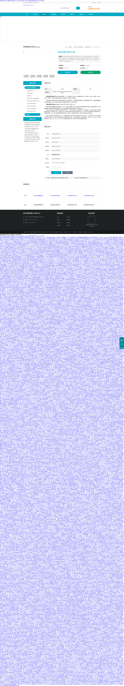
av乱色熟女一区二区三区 (106, 433)
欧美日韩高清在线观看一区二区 (89, 393)
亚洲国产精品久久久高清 (68, 243)
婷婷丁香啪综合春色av (116, 364)
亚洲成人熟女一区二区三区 (22, 241)
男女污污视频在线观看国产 (38, 256)
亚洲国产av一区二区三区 (118, 341)
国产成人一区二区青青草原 (18, 322)
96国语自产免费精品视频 (57, 444)
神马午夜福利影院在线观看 (71, 250)
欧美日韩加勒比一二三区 (72, 349)
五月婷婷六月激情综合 (110, 435)
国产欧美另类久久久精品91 (99, 295)
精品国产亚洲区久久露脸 (68, 413)
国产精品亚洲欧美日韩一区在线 (12, 418)
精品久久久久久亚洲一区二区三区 (113, 295)
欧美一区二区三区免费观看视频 (115, 261)
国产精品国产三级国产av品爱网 (82, 304)
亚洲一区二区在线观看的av (23, 407)
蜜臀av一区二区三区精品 (64, 288)
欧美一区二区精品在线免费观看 (16, 440)
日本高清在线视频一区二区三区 (96, 349)
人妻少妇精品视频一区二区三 (9, 299)
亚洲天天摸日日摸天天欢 (100, 265)
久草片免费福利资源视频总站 (7, 281)
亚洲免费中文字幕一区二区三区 (33, 360)
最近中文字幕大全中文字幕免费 (12, 457)
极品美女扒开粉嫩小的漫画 (70, 300)
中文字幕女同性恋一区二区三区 (86, 264)
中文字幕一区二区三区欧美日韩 (107, 301)
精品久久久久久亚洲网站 (118, 284)
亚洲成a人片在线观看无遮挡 (46, 408)
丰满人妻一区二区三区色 (77, 299)
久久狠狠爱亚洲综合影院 (12, 403)
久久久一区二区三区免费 (107, 266)
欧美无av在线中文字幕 (13, 372)
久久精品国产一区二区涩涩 (85, 296)
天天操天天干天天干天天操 (23, 253)
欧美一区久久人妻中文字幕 (107, 341)
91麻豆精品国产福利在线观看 (94, 372)
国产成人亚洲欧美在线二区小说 (83, 247)
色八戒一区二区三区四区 (21, 261)
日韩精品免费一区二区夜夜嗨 (50, 393)
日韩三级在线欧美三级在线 (109, 259)
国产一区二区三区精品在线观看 (28, 238)
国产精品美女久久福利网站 (116, 283)
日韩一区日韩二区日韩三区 (97, 306)
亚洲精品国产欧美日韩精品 (101, 359)
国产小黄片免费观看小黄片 (93, 283)
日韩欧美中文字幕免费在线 (6, 277)
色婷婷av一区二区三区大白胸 (16, 341)
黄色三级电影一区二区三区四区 (98, 422)
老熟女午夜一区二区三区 (25, 247)
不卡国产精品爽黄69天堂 (22, 244)
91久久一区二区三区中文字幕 (105, 309)
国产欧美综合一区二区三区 (85, 382)
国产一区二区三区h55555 (108, 421)
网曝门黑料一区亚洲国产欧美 (59, 354)
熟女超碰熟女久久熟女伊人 (69, 431)
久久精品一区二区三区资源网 (29, 297)
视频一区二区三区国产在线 (5, 371)
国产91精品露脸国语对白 (5, 237)
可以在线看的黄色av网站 (93, 369)
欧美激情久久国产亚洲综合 (67, 265)
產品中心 (44, 14)
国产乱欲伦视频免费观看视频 (74, 344)
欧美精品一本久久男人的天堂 (63, 323)
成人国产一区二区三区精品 (25, 304)
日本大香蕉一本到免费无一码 (116, 368)
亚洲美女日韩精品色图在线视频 (91, 416)
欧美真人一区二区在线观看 (57, 404)
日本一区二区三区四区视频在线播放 (109, 358)
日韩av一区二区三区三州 (95, 329)
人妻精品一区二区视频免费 (19, 301)
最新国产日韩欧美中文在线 (103, 326)
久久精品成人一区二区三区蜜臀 (105, 369)
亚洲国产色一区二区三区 (88, 366)
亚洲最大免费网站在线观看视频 (22, 243)
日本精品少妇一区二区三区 (84, 327)
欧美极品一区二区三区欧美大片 (11, 253)
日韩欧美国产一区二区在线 (72, 438)
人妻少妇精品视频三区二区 (86, 411)
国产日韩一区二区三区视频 (28, 251)
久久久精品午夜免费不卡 (74, 371)
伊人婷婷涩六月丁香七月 (85, 358)
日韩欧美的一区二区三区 (46, 404)
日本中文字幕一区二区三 (84, 454)
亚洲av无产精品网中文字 (29, 286)
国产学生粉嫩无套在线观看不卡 (16, 454)
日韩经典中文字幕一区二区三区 (115, 291)
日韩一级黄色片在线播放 (77, 418)
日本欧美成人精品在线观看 (28, 460)
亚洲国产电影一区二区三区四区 (83, 387)
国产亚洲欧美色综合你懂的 (9, 360)
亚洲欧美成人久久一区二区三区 (14, 393)
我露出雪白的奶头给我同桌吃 (17, 371)
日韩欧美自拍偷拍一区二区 (27, 263)
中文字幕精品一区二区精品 (77, 318)
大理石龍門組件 (30, 93)
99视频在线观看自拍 (34, 242)
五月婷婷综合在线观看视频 (51, 297)
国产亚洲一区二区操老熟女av (14, 425)
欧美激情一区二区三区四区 (62, 296)
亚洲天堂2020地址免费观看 (94, 250)
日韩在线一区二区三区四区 (57, 408)
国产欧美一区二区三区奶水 (50, 292)
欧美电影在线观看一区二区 (110, 252)
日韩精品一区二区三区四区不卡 (20, 402)
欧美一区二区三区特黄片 (22, 409)
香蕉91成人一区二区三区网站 (10, 448)
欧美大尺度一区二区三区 (41, 287)
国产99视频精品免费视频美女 (49, 369)
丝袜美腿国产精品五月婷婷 (24, 266)
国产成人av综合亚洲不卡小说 (69, 461)
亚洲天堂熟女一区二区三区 (47, 324)
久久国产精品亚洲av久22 (79, 373)
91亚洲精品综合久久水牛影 (83, 253)
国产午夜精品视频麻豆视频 (74, 449)
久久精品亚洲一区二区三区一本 (107, 404)
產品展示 (70, 47)
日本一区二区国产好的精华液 (106, 263)
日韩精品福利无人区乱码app (61, 376)
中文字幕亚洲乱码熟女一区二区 (115, 378)
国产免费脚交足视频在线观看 (108, 449)
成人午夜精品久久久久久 (81, 380)
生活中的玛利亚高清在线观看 (100, 335)
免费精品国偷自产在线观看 (10, 282)
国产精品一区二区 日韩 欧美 (45, 445)
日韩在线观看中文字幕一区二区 (76, 366)
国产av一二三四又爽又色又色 (102, 442)
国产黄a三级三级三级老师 (89, 324)
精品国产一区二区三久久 (15, 310)
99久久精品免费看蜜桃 (25, 369)
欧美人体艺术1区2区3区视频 (73, 284)
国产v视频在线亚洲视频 (102, 423)
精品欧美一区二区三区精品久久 (6, 286)
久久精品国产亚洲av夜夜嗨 (102, 318)
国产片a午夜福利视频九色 (101, 278)
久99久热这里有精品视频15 (63, 290)
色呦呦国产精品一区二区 (41, 338)
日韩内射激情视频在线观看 (7, 318)
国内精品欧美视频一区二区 (75, 295)
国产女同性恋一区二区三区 (7, 413)
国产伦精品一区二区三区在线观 (36, 283)
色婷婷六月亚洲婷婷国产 (116, 320)
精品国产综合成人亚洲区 (29, 322)
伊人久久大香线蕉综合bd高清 (22, 448)
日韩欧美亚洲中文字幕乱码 (82, 301)
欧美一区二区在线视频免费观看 (13, 340)
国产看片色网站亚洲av (58, 324)
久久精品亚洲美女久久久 (76, 313)
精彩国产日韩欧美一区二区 (106, 332)
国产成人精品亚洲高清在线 (31, 295)
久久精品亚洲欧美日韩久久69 (48, 340)
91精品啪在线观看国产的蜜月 (48, 247)
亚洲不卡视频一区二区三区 (85, 293)
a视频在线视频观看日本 (39, 288)
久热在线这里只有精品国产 (96, 449)
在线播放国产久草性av (41, 274)
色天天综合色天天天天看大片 (99, 315)
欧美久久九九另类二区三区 (110, 260)
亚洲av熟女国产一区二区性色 (93, 345)
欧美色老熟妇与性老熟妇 (9, 287)
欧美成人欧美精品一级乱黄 (103, 308)
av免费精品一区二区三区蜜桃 (29, 341)
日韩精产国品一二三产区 (39, 342)
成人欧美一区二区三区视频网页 (76, 393)
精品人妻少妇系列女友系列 (107, 300)
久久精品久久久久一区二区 (50, 422)
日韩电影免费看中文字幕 (28, 363)
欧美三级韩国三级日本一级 (42, 350)
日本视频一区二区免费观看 (36, 362)
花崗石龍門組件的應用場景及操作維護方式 (32, 122)
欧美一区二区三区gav (77, 255)
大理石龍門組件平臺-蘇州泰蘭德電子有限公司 (59, 177)
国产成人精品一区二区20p (107, 327)
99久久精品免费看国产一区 (91, 423)
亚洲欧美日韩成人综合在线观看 (75, 400)
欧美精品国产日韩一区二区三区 (31, 255)
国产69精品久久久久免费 (56, 417)
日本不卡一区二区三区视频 (48, 300)
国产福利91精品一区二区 (6, 344)
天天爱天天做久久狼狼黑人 (71, 252)
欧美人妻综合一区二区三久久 (55, 260)
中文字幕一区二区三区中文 (92, 314)
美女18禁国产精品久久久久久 (69, 404)
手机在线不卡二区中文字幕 (66, 335)
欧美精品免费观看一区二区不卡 (95, 317)
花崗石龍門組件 (88, 47)
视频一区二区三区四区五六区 (37, 309)
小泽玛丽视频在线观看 (32, 270)
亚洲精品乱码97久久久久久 (24, 390)
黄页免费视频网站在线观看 (35, 449)
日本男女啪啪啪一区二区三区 (54, 331)
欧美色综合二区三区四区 (15, 247)
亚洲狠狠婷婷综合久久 (12, 320)
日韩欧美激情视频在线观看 (61, 434)
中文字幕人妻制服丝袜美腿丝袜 (51, 256)
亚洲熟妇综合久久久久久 (18, 318)
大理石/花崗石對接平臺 (31, 103)
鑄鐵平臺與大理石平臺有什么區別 (31, 141)
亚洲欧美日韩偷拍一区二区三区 (98, 242)
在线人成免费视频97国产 (12, 272)
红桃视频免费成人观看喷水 (84, 287)
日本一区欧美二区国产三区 (101, 273)
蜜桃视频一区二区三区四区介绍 (89, 278)
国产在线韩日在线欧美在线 (56, 273)
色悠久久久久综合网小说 (11, 261)
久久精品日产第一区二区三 (5, 251)
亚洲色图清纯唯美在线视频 (46, 328)
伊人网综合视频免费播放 (102, 270)
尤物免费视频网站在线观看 (114, 409)
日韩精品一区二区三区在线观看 (10, 242)
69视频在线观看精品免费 (114, 318)
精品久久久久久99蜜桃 (86, 313)
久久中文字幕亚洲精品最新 (42, 275)
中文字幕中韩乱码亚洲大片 (54, 420)
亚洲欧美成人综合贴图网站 (36, 368)
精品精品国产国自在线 (64, 242)
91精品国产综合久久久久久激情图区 (61, 449)
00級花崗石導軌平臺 (41, 204)
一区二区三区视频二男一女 (95, 438)
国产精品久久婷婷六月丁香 (24, 357)
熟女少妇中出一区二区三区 (48, 368)
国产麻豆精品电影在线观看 (11, 326)
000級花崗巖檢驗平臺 (82, 177)
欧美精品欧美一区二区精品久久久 (85, 421)
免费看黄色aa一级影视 (16, 342)
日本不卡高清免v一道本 (6, 306)
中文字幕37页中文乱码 (63, 426)
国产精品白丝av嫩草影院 (81, 319)
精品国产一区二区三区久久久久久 (87, 344)
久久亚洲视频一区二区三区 (100, 256)
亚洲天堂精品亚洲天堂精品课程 (63, 393)
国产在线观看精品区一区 (46, 411)
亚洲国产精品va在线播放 (79, 413)
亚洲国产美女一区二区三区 (59, 363)
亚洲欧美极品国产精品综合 (20, 399)
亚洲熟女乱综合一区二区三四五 (18, 255)
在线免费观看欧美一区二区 (22, 269)
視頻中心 (72, 14)
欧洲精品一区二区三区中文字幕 (66, 270)
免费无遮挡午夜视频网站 (104, 251)
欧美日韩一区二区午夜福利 (39, 389)
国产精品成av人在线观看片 (5, 373)
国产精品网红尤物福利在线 (40, 317)
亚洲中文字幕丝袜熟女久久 (24, 404)
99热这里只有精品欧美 (106, 340)
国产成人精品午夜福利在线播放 (27, 284)
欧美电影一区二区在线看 (87, 400)
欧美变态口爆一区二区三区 (60, 357)
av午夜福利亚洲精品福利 (56, 394)
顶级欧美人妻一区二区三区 (16, 366)
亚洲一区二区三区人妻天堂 (14, 417)
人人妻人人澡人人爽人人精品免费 (72, 340)
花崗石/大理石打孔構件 (31, 111)
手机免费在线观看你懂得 (114, 385)
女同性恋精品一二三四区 (53, 400)
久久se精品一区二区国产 (69, 375)
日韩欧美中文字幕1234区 (36, 324)
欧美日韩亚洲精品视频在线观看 (29, 302)
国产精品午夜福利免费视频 (53, 246)
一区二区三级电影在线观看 (39, 322)
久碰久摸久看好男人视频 (50, 376)
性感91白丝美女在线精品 (6, 255)
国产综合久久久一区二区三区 (96, 247)
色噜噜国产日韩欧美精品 (16, 462)
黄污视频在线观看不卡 (10, 442)
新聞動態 (54, 14)
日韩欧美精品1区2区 (36, 462)
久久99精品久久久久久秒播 (73, 274)
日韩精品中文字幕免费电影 (72, 458)
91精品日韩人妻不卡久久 (68, 259)
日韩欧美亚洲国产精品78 (53, 453)
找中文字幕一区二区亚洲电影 (13, 423)
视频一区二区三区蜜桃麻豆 (71, 354)
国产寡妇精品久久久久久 (114, 407)
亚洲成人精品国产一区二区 (39, 434)
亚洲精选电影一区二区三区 (44, 359)
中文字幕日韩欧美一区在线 (28, 366)
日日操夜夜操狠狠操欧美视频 (59, 320)
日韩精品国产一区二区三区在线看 (85, 252)
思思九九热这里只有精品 (81, 308)
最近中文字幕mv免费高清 (44, 448)
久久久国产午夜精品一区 (24, 283)
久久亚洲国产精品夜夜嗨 (91, 243)
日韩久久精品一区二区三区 (34, 320)
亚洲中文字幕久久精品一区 (95, 357)
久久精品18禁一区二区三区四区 (101, 261)
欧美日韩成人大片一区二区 (22, 408)
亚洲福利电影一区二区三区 (115, 355)
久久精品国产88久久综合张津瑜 (20, 436)
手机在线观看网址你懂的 (103, 456)
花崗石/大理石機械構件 (78, 47)
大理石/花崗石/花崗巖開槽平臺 (33, 98)
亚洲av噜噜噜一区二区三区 (33, 429)
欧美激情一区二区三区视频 (95, 433)
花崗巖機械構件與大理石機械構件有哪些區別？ (33, 124)
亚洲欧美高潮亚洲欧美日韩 (65, 440)
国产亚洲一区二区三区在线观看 (48, 421)
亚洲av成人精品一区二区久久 (81, 314)
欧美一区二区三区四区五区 (74, 333)
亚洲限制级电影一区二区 (61, 252)
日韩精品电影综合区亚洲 (62, 458)
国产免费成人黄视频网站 (55, 278)
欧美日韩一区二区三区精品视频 (96, 342)
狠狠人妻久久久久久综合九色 (9, 351)
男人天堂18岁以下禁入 (79, 457)
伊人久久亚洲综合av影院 (94, 362)
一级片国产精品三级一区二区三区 (79, 302)
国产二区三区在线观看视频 (94, 263)
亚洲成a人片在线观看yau (98, 398)
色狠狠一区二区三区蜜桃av (83, 332)
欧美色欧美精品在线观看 (119, 421)
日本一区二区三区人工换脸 (79, 408)
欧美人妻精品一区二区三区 (102, 244)
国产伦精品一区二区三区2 (113, 403)
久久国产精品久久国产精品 (78, 445)
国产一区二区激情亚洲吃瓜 (102, 425)
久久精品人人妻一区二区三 (14, 443)
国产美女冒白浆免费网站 (43, 402)
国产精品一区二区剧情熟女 (83, 263)
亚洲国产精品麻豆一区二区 (49, 349)
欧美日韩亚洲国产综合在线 (97, 381)
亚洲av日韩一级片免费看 (101, 238)
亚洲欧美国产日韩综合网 (43, 244)
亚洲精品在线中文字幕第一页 (102, 269)
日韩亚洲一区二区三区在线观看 (16, 363)
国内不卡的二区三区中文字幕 (115, 244)
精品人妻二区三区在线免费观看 (46, 327)
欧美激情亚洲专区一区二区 (104, 320)
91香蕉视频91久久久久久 (91, 302)
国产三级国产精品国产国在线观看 (15, 430)
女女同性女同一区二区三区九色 (105, 279)
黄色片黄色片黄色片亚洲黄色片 (90, 367)
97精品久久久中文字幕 (7, 400)
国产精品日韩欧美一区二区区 (25, 309)
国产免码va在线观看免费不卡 (115, 442)
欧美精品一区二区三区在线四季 (61, 286)
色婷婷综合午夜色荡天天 (63, 241)
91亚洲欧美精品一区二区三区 (86, 286)
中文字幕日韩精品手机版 (28, 364)
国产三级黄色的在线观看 (64, 306)
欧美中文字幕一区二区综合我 (23, 326)
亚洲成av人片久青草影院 (17, 460)
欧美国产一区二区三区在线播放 (52, 386)
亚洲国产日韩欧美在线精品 (16, 306)
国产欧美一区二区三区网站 (113, 246)
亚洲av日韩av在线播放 (23, 456)
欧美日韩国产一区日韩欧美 (73, 292)
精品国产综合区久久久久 (62, 422)
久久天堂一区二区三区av (110, 346)
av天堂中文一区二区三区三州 (95, 266)
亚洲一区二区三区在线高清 (36, 247)
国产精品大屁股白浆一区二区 (64, 366)
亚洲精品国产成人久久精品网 (86, 315)
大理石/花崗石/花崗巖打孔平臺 (33, 100)
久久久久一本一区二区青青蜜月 (34, 308)
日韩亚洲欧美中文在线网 (21, 278)
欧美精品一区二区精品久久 (13, 324)
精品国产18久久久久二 (71, 336)
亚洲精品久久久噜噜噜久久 (61, 237)
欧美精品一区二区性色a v (112, 408)
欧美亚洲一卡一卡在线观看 (46, 375)
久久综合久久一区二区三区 (32, 402)
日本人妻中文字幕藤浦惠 (26, 310)
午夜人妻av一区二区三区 (35, 396)
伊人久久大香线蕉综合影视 (108, 288)
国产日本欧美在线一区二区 (28, 293)
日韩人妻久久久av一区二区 (100, 445)
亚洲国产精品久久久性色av (107, 430)
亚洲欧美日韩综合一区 (10, 243)
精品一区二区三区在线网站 (113, 460)
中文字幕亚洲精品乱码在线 (39, 268)
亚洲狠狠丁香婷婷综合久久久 (69, 378)
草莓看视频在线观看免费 (50, 251)
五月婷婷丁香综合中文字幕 (45, 423)
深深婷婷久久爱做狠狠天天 (34, 259)
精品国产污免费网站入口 (32, 257)
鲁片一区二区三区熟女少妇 (111, 353)
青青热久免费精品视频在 (61, 263)
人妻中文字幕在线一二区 (59, 368)
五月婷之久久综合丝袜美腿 (23, 327)
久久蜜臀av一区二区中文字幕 (104, 336)
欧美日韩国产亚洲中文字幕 (90, 373)
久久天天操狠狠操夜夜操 (30, 301)
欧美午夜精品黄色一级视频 (105, 283)
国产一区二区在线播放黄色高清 (111, 299)
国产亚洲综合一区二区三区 (61, 355)
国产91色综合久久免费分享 (11, 327)
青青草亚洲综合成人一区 (48, 354)
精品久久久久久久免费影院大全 (95, 304)
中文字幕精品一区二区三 (8, 345)
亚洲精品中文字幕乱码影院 (67, 273)
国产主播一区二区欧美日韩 (78, 238)
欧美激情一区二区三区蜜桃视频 (67, 402)
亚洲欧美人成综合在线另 (46, 348)
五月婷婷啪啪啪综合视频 (67, 359)
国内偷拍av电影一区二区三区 (24, 279)
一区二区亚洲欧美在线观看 (61, 336)
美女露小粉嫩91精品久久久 (65, 261)
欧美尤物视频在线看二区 (34, 241)
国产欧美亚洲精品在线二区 (53, 460)
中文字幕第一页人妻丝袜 (14, 390)
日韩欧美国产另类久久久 (43, 242)
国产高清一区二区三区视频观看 (106, 329)
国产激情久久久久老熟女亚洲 (25, 324)
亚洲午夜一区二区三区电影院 (64, 399)
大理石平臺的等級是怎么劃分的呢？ (31, 132)
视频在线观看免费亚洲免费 (16, 263)
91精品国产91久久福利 (64, 278)
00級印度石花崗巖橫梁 (92, 204)
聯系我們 (99, 2)
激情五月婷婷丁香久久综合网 (64, 256)
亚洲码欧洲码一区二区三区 (46, 395)
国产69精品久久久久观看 (22, 403)
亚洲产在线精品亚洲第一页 (109, 398)
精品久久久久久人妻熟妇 (115, 326)
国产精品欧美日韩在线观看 (34, 327)
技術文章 (63, 14)
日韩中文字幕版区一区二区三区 (60, 438)
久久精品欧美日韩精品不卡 (33, 445)
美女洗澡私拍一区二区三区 (61, 284)
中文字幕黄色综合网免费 (42, 270)
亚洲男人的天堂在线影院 (39, 251)
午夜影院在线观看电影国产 (90, 394)
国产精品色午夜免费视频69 (102, 429)
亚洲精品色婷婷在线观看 (88, 351)
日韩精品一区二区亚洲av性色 (39, 263)
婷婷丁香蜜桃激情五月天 (69, 239)
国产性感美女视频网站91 (69, 385)
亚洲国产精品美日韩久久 (18, 333)
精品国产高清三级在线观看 (14, 426)
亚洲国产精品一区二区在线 (77, 351)
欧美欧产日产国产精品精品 (116, 362)
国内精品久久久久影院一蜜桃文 (43, 373)
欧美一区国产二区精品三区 (15, 252)
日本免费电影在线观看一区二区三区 (103, 439)
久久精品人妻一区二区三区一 (110, 313)
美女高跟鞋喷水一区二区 (52, 302)
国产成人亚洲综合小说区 (63, 400)
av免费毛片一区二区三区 (6, 288)
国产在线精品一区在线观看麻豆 (45, 444)
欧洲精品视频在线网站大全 (18, 391)
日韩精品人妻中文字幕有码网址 (69, 319)
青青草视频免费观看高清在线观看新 (53, 322)
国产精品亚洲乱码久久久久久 (102, 246)
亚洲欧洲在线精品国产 (71, 317)
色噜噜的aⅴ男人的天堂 (112, 359)
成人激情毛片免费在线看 (55, 291)
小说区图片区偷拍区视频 (112, 384)
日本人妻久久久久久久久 (25, 340)
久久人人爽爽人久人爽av (41, 301)
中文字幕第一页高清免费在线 (83, 354)
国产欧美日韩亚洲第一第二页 (29, 440)
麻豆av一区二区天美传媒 (80, 385)
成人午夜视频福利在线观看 (50, 344)
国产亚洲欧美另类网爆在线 (112, 257)
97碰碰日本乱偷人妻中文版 (43, 447)
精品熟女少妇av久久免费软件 (117, 357)
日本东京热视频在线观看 (47, 319)
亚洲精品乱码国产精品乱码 (54, 351)
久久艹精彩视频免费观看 (67, 353)
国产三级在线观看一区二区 (95, 430)
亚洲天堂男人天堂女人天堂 (32, 420)
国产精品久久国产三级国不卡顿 (94, 300)
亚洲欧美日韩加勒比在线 (27, 422)
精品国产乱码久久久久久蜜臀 (73, 412)
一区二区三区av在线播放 (35, 461)
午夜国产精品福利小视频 (57, 255)
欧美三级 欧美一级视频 (54, 295)
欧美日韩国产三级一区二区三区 (34, 269)
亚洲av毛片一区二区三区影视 (49, 252)
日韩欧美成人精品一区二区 (85, 241)
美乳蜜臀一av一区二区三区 (55, 373)
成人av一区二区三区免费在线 (53, 306)
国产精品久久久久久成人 (69, 390)
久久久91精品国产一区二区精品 (66, 238)
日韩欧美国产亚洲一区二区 (74, 315)
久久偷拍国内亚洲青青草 (58, 413)
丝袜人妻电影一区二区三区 (116, 433)
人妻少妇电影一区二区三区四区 (74, 281)
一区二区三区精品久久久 (48, 283)
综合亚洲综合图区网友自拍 (111, 386)
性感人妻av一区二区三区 (59, 425)
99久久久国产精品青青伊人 (68, 326)
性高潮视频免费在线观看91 (98, 275)
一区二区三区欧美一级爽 (43, 264)
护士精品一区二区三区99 (18, 405)
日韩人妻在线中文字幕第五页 (116, 461)
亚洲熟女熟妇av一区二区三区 (104, 416)
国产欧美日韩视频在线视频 (75, 399)
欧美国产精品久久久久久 (94, 363)
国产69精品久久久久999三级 (46, 259)
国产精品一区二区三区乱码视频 (82, 404)
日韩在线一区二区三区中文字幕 (85, 268)
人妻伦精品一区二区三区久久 (69, 457)
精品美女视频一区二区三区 (90, 238)
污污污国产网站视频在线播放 (62, 371)
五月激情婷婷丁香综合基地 (112, 239)
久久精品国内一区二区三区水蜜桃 (91, 427)
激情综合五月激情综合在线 (64, 248)
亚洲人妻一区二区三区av (51, 371)
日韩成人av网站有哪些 (90, 408)
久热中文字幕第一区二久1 (60, 341)
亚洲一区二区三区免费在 (99, 447)
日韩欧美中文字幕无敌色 (63, 293)
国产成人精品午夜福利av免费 (32, 264)
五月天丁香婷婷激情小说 (97, 341)
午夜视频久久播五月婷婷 (91, 425)
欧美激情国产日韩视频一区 (22, 320)
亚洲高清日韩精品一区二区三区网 (34, 403)
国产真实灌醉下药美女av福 (60, 247)
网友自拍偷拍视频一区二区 (50, 364)
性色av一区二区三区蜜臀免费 (107, 310)
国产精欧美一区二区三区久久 (7, 295)
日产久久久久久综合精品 (42, 358)
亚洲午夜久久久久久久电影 (51, 268)
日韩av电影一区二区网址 (98, 274)
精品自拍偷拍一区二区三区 (97, 426)
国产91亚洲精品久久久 (72, 237)
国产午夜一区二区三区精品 (99, 260)
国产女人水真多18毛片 (91, 442)
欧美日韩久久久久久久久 (82, 336)
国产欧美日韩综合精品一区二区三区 (82, 310)
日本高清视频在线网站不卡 (111, 277)
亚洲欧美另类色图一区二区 (61, 421)
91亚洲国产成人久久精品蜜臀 (89, 311)
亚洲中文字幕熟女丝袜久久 (99, 346)
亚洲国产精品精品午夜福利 (111, 255)
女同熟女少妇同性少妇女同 (72, 342)
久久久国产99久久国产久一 (29, 345)
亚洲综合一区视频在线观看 (86, 448)
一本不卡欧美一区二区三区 (39, 237)
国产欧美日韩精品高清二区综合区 (49, 296)
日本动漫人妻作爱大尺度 (17, 332)
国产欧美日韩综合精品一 (20, 290)
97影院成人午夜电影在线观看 (22, 444)
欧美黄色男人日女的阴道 (90, 445)
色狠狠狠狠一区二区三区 (60, 250)
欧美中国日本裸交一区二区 (58, 390)
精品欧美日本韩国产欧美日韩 (35, 348)
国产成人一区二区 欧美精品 (40, 293)
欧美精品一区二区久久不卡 (18, 338)
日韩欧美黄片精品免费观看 (113, 269)
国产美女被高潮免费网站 (98, 400)
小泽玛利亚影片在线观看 (80, 368)
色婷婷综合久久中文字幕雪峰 (15, 398)
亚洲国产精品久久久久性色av (99, 323)
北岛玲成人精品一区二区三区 (46, 416)
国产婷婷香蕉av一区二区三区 (113, 322)
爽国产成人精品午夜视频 (23, 445)
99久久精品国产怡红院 (30, 382)
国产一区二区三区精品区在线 (7, 301)
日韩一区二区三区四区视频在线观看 (43, 273)
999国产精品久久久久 (46, 394)
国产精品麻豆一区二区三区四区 (109, 350)
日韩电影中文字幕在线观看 (68, 416)
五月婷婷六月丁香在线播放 (14, 315)
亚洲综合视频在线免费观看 (59, 253)
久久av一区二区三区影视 (33, 244)
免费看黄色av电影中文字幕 (100, 420)
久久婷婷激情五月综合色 (95, 310)
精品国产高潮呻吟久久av (106, 412)
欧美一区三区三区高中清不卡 (78, 272)
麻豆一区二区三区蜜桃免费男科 (98, 252)
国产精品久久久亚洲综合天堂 (71, 309)
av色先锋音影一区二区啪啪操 (18, 346)
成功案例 (68, 222)
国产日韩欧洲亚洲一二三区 (39, 386)
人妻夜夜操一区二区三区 (70, 348)
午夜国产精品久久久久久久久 (31, 373)
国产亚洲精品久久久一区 (18, 286)
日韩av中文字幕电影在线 (63, 274)
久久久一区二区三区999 (71, 337)
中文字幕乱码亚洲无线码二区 (68, 417)
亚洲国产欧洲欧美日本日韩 (17, 288)
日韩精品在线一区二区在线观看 (113, 402)
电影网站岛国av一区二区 (56, 272)
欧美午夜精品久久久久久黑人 (94, 301)
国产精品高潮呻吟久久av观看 (20, 257)
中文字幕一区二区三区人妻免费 (89, 353)
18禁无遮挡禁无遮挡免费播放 (71, 414)
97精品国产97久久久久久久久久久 (98, 241)
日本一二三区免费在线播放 (17, 344)
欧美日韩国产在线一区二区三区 (32, 353)
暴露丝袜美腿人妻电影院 (39, 366)
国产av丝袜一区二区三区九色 (14, 395)
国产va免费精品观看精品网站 (51, 333)
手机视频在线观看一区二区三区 (73, 422)
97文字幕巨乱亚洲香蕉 (66, 411)
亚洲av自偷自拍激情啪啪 (101, 394)
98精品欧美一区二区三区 (73, 327)
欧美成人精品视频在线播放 (107, 290)
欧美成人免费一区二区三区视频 (41, 453)
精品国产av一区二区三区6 (23, 451)
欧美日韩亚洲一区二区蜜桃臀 (58, 409)
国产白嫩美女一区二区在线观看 (82, 266)
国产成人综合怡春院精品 (89, 444)
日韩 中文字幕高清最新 (51, 317)
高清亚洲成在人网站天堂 (50, 250)
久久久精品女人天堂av (79, 395)
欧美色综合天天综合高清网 (34, 314)
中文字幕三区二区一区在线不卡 (63, 435)
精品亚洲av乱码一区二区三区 (49, 443)
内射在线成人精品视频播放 (111, 422)
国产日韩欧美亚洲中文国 (91, 273)
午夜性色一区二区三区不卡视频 (21, 429)
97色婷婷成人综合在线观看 (32, 278)
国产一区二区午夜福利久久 (14, 386)
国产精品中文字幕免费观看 (82, 250)
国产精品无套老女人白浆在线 (85, 341)
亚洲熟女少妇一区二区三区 (113, 302)
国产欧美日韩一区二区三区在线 (102, 378)
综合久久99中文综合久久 (41, 290)
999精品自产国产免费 (53, 241)
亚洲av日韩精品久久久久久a (47, 403)
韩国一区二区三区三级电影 (68, 395)
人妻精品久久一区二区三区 (34, 418)
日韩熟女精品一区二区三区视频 (42, 318)
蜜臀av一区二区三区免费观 (110, 447)
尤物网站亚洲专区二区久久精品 (65, 257)
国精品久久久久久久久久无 (61, 342)
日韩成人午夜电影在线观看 (51, 293)
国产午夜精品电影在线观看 (50, 284)
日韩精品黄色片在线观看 (79, 416)
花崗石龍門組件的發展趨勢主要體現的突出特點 (33, 137)
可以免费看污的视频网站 (58, 367)
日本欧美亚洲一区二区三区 (57, 314)
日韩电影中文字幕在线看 (67, 418)
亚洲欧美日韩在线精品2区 (93, 320)
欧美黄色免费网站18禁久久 (15, 355)
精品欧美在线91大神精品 (109, 287)
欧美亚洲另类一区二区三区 (87, 398)
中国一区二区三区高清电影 (69, 442)
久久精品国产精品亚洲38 (113, 423)
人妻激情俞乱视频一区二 (70, 368)
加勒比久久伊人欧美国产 (6, 305)
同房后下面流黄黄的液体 (32, 260)
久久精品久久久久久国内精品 (58, 431)
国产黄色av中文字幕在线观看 (87, 323)
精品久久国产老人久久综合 (15, 246)
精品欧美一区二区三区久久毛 (8, 264)
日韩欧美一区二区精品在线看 (18, 311)
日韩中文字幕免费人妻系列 (73, 433)
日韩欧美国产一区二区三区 (6, 405)
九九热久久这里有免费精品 (36, 310)
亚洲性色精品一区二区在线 (102, 460)
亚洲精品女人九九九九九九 (41, 400)
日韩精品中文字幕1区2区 (96, 293)
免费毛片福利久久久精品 (32, 447)
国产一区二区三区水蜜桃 (100, 344)
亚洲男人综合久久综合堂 (62, 381)
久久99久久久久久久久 (50, 389)
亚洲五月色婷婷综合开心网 (73, 297)
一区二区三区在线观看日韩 (110, 344)
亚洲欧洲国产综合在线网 (15, 375)
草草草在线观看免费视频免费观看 (106, 390)
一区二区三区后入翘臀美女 (85, 426)
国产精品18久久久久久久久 (86, 422)
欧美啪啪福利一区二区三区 (65, 351)
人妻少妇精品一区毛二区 (97, 350)
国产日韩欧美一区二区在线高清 (110, 381)
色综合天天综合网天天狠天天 (40, 435)
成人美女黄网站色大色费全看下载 (91, 405)
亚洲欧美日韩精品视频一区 (40, 306)
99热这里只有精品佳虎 (57, 396)
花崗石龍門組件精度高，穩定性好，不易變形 (33, 134)
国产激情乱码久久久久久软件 (16, 364)
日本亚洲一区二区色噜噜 (115, 454)
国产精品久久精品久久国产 (29, 376)
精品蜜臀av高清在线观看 (20, 287)
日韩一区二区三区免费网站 (104, 427)
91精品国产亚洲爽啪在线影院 (29, 306)
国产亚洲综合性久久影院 (13, 385)
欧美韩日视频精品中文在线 (72, 329)
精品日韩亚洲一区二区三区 (5, 302)
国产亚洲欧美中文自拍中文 (11, 279)
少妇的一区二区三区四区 (57, 326)
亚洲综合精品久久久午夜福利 (102, 393)
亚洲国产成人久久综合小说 (117, 372)
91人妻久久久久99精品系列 (108, 443)
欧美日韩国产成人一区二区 (75, 453)
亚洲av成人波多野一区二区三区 (41, 238)
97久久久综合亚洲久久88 (29, 391)
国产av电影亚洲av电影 (114, 308)
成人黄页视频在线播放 (105, 458)
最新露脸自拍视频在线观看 (57, 360)
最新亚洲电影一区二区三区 (56, 269)
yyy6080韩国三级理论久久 (44, 353)
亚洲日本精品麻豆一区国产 (30, 248)
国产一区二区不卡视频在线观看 (26, 256)
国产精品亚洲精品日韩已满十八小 (90, 318)
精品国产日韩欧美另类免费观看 (80, 331)
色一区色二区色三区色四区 (35, 340)
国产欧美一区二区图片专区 (53, 248)
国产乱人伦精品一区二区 (100, 324)
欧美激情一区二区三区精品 (30, 350)
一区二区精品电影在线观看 (68, 360)
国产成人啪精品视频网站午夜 (26, 381)
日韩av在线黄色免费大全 (55, 282)
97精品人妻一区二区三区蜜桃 (101, 413)
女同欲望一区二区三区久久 (43, 427)
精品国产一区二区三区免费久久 (75, 398)
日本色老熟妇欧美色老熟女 (85, 443)
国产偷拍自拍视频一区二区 (103, 396)
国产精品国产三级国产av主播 (88, 255)
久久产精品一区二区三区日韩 (6, 332)
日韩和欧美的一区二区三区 (54, 318)
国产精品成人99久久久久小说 (83, 363)
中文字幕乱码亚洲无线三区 (31, 299)
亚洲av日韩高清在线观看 (70, 372)
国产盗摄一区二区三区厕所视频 (58, 348)
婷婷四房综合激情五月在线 (27, 380)
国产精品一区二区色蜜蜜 (45, 272)
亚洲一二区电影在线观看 (67, 269)
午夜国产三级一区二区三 (96, 387)
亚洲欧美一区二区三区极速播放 (24, 319)
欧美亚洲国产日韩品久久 (21, 299)
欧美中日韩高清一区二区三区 (23, 272)
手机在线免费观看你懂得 (35, 272)
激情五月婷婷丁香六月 (97, 288)
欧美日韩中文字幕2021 (50, 341)
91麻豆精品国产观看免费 (35, 279)
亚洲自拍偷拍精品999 (39, 281)
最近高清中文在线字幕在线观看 (76, 282)
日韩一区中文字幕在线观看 (45, 407)
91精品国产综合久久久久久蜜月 (14, 323)
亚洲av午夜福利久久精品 (66, 260)
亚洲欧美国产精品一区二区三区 (13, 362)
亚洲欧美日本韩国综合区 (97, 290)
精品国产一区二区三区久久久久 (24, 372)
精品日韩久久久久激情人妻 (92, 328)
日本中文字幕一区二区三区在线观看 (66, 246)
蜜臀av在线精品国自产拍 (8, 260)
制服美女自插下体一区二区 (42, 257)
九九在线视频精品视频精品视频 (99, 435)
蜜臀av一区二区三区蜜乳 (93, 279)
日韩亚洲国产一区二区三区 (65, 318)
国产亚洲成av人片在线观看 (74, 426)
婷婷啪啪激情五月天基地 (29, 237)
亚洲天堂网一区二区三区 (107, 292)
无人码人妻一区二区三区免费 (49, 336)
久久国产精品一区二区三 (17, 305)
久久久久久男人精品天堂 (33, 444)
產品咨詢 (67, 72)
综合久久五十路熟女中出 (48, 372)
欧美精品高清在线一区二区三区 (65, 405)
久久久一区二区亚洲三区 (117, 371)
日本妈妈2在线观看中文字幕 (17, 293)
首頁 (27, 14)
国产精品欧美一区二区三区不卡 (88, 256)
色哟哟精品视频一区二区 (22, 270)
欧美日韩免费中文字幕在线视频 (73, 434)
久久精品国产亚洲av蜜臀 (106, 354)
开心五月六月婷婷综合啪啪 (22, 359)
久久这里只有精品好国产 (118, 451)
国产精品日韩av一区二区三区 (58, 456)
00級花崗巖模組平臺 (24, 204)
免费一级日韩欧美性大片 (91, 378)
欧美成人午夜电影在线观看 (53, 426)
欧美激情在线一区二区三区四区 (117, 331)
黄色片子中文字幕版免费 (111, 311)
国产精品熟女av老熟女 (39, 292)
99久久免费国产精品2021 (86, 290)
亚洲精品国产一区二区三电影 (15, 238)
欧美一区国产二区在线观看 (17, 458)
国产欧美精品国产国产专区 (53, 346)
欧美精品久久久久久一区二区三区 (27, 426)
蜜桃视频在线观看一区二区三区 (63, 382)
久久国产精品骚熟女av (91, 348)
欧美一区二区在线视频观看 (34, 442)
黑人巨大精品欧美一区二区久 (62, 281)
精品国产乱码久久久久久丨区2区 (69, 266)
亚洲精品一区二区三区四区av (35, 378)
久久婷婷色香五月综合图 (97, 421)
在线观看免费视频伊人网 (69, 408)
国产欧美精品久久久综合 (113, 436)
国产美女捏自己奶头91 (64, 377)
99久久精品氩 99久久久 (51, 301)
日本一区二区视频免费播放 (106, 372)
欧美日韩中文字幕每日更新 (98, 264)
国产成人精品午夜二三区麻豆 (82, 372)
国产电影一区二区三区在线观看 (80, 396)
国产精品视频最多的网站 (51, 263)
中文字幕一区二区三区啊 (78, 420)
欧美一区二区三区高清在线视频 (19, 331)
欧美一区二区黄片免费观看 (102, 360)
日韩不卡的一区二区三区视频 (91, 239)
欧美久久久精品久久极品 (27, 433)
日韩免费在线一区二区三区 (17, 434)
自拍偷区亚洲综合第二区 (35, 385)
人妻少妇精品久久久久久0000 (22, 314)
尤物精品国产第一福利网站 (110, 411)
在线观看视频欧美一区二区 (113, 425)
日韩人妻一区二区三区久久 (22, 348)
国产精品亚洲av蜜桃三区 (35, 375)
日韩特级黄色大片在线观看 (14, 349)
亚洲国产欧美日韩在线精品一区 (65, 460)
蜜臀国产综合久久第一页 (52, 274)
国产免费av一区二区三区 (100, 418)
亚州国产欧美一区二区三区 (12, 319)
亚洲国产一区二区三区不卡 (27, 329)
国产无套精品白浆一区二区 (58, 452)
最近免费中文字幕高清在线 (11, 378)
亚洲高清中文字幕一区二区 (13, 266)
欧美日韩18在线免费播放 (109, 248)
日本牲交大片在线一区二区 (62, 297)
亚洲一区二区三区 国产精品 (51, 399)
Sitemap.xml (91, 232)
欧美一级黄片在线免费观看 (11, 461)
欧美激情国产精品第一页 (36, 438)
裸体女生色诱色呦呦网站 (55, 448)
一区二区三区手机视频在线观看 (115, 393)
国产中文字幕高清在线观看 (92, 308)
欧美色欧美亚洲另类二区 (57, 319)
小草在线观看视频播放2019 (7, 275)
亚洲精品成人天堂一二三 (110, 315)
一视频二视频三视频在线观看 (102, 373)
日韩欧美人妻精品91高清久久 (83, 317)
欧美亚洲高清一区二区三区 (26, 252)
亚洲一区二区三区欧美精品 (28, 288)
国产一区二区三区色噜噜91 (57, 375)
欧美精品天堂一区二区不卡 (16, 251)
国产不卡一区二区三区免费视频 (49, 315)
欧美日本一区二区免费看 (39, 355)
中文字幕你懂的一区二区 (90, 265)
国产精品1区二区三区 (102, 239)
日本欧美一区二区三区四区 (116, 439)
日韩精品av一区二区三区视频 (23, 242)
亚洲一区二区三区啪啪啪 (11, 259)
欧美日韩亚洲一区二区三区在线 (33, 439)
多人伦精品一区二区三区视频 (99, 411)
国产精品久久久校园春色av (75, 275)
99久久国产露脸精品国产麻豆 (72, 341)
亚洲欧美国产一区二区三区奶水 (88, 338)
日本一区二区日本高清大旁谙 (101, 322)
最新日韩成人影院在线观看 (27, 305)
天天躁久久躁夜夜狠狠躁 (37, 239)
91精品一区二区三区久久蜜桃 (96, 327)
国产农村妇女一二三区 (53, 264)
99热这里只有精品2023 (93, 237)
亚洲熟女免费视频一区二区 (6, 427)
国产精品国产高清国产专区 (35, 394)
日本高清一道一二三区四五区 (11, 241)
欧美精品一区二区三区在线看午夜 (64, 302)
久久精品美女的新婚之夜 (6, 250)
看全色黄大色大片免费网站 (47, 243)
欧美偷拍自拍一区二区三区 (90, 385)
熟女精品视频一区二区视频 (101, 384)
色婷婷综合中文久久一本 (54, 427)
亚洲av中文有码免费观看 (45, 439)
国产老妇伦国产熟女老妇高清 (60, 412)
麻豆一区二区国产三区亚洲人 (73, 443)
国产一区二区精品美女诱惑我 (30, 291)
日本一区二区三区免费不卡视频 (98, 386)
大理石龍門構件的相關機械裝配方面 (31, 128)
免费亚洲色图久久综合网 (20, 273)
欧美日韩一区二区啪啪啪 (50, 345)
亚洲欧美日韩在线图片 (4, 433)
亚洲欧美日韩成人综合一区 (46, 367)
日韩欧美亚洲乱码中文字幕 (78, 394)
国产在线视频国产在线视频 (37, 252)
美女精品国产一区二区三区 (79, 259)
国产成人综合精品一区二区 (31, 265)
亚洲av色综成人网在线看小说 (57, 423)
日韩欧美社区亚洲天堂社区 (36, 417)
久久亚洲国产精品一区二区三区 (69, 451)
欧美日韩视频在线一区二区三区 (76, 278)
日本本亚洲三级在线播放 (27, 430)
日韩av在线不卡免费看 (94, 251)
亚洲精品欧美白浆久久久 (103, 409)
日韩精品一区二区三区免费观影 (116, 457)
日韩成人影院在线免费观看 (72, 421)
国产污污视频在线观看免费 (71, 430)
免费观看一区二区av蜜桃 (116, 416)
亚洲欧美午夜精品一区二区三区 (113, 270)
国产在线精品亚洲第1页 (36, 304)
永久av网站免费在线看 (40, 297)
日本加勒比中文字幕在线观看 (22, 308)
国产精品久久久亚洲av (106, 296)
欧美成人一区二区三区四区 (60, 389)
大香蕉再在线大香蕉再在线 (84, 458)
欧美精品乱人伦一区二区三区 (36, 369)
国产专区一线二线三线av (94, 414)
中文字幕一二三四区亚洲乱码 (19, 295)
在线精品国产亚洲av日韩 (13, 368)
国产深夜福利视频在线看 (7, 376)
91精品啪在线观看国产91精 (73, 293)
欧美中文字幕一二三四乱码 (59, 372)
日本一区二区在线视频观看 (46, 314)
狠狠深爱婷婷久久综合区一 (89, 359)
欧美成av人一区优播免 (45, 269)
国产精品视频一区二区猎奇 (108, 247)
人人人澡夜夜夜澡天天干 (33, 282)
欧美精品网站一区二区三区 (78, 265)
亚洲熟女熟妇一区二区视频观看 (87, 295)
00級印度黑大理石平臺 (75, 204)
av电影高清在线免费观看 (88, 346)
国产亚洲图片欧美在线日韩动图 (40, 405)
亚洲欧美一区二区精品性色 (89, 420)
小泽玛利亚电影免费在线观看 (46, 385)
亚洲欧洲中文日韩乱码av (109, 275)
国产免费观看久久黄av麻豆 (107, 304)
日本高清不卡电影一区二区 (24, 300)
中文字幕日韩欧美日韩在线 (8, 402)
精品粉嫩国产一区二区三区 (41, 277)
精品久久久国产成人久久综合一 (104, 319)
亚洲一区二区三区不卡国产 (12, 313)
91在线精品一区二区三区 (30, 273)
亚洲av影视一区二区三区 (52, 435)
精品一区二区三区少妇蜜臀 (53, 350)
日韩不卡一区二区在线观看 (80, 442)
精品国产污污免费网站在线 (91, 407)
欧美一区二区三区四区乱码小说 (86, 274)
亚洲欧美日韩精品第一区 (39, 337)
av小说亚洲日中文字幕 (60, 305)
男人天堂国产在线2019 (98, 248)
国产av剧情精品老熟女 (81, 389)
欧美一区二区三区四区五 (8, 291)
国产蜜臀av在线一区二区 (31, 400)
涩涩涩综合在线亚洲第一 (51, 237)
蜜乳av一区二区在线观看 (89, 272)
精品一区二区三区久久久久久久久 (60, 327)
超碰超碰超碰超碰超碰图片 (83, 237)
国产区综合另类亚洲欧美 (113, 243)
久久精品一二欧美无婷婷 (72, 387)
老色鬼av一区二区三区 (96, 333)
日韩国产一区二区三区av (107, 438)
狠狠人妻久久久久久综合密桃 (85, 340)
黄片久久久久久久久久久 (86, 434)
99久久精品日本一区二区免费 (66, 447)
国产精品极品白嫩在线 (43, 241)
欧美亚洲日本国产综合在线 (83, 364)
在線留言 (94, 2)
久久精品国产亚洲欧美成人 (55, 313)
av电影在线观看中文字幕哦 (49, 281)
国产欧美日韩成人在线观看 (101, 243)
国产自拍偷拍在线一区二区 (27, 398)
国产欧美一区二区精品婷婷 (43, 278)
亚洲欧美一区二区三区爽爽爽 (14, 304)
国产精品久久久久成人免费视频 (18, 250)
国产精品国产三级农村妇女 (24, 457)
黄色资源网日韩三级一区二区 (61, 443)
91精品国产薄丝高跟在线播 (21, 360)
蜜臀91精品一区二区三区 (68, 444)
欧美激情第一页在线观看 (80, 439)
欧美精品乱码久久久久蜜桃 (108, 399)
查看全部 (28, 114)
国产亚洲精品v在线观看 (30, 281)
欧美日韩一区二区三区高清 (25, 349)
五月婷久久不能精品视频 (106, 376)
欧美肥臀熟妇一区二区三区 (60, 251)
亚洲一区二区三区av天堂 (112, 282)
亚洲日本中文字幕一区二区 (77, 261)
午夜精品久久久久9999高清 (61, 292)
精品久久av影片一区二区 (48, 452)
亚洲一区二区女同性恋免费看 (41, 346)
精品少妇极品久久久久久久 (29, 317)
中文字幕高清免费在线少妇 (82, 369)
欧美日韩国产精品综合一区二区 (16, 337)
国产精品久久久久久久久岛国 (55, 402)
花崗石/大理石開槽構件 (31, 108)
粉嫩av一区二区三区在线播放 (89, 291)
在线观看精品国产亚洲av (29, 371)
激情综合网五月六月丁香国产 (15, 433)
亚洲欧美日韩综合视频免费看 (86, 306)
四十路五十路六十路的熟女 (53, 377)
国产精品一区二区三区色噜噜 (97, 313)
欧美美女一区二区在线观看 (29, 377)
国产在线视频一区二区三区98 (101, 257)
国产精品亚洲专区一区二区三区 (102, 457)
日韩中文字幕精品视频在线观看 (68, 279)
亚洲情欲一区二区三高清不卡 (111, 242)
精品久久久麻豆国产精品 (96, 340)
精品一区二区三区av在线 (69, 423)
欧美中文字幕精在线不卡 (80, 378)
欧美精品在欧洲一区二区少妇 (38, 323)
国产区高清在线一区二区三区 (71, 452)
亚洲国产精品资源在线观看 (50, 458)
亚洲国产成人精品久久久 (100, 272)
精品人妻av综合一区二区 (116, 328)
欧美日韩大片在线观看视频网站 (69, 283)
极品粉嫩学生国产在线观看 (117, 369)
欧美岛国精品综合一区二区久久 (55, 244)
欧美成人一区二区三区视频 (108, 274)
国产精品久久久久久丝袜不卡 (66, 427)
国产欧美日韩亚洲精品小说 (71, 369)
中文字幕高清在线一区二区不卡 (67, 331)
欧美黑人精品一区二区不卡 (41, 302)
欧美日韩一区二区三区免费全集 (81, 390)
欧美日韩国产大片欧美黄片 (74, 288)
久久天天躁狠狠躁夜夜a (34, 407)
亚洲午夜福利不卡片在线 (20, 353)
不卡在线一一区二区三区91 (104, 237)
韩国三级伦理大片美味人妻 (30, 311)
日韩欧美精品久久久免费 (101, 353)
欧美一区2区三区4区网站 (20, 264)
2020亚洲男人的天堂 (49, 391)
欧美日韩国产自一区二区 (91, 403)
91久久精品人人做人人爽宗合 (75, 242)
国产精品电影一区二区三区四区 (108, 333)
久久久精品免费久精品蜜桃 (113, 348)
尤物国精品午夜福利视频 (57, 416)
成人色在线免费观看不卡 (113, 456)
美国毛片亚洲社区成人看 (66, 313)
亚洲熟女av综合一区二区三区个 (40, 460)
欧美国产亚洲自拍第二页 (36, 390)
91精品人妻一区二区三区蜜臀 (80, 436)
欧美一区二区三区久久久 (43, 299)
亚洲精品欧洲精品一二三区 (100, 453)
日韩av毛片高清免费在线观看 (91, 244)
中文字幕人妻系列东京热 (50, 305)
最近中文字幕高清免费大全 (28, 333)
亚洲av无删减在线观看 (41, 399)
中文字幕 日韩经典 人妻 (58, 243)
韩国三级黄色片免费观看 (99, 281)
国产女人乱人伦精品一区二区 (8, 384)
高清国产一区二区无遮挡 (54, 242)
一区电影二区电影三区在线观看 (36, 357)
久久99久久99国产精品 (29, 250)
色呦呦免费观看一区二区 (32, 331)
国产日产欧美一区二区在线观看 (53, 277)
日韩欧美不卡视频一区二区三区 (90, 270)
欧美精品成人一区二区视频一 (37, 349)
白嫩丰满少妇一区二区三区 (54, 261)
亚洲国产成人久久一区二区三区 (35, 296)
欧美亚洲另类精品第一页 (51, 382)
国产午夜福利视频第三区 (113, 417)
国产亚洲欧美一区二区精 (38, 329)
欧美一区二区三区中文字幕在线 (83, 430)
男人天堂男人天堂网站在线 (7, 248)
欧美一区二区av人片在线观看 (11, 348)
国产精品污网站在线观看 (89, 257)
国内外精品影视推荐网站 (79, 326)
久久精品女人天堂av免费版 (109, 268)
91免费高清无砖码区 (47, 417)
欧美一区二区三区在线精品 (90, 457)
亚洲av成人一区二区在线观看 (84, 376)
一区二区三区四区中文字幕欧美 (8, 429)
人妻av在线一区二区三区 (66, 448)
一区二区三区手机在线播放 (70, 363)
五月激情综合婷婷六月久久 (43, 261)
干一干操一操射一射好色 (46, 378)
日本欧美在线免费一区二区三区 (71, 305)
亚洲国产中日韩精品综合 (5, 310)
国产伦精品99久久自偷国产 (23, 416)
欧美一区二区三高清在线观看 (14, 396)
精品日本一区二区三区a (64, 275)
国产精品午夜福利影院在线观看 (8, 353)
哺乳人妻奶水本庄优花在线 (18, 277)
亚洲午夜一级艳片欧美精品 (23, 411)
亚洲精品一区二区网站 (37, 363)
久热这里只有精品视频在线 (84, 292)
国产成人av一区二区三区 (78, 322)
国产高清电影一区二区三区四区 (27, 246)
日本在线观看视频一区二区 (77, 440)
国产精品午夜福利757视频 (103, 407)
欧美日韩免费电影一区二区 (80, 425)
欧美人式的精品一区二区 (101, 402)
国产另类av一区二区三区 (38, 336)
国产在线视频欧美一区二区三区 (68, 407)
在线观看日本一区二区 (75, 448)
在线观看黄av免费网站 (115, 336)
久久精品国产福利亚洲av (72, 389)
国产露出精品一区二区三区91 (53, 311)
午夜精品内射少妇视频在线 (101, 395)
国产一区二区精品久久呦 (71, 308)
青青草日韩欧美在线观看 (73, 454)
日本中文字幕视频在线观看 (79, 244)
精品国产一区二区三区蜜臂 (107, 284)
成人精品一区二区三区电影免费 (26, 336)
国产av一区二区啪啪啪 (117, 266)
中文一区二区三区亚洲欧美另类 (19, 413)
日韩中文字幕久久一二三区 (89, 322)
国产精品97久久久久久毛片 (19, 281)
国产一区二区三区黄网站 (87, 242)
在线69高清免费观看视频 (111, 265)
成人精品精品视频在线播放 (8, 257)
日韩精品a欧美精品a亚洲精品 (86, 297)
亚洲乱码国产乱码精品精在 (53, 275)
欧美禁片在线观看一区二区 (53, 238)
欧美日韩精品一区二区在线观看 (104, 331)
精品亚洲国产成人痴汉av (62, 268)
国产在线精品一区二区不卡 (49, 309)
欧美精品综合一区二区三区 (33, 359)
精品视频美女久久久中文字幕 (110, 264)
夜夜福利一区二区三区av (17, 431)
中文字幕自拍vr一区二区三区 (100, 444)
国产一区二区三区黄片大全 (22, 378)
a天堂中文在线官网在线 (39, 250)
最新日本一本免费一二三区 (80, 407)
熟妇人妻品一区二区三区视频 (89, 418)
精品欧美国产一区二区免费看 (80, 328)
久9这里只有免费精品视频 (13, 296)
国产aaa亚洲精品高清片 (35, 266)
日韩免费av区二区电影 (51, 358)
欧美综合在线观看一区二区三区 (98, 286)
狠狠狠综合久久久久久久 (35, 335)
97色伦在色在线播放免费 (104, 355)
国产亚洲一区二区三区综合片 (93, 431)
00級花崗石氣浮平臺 (58, 204)
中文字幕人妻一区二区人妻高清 (46, 320)
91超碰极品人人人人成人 (80, 239)
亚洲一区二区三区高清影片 (5, 422)
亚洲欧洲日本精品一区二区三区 (91, 326)
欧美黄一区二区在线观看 (9, 265)
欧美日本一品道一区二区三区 (49, 414)
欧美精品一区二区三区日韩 (64, 264)
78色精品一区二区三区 (89, 259)
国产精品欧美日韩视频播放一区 (57, 304)
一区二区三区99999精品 (61, 332)
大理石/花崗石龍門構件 (31, 106)
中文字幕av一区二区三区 (66, 291)
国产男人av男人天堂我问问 (35, 404)
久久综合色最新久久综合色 (87, 260)
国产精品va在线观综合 (40, 345)
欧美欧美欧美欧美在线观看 (51, 287)
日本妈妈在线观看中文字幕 (69, 429)
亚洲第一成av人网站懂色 (96, 296)
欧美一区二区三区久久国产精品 (97, 287)
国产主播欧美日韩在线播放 (25, 425)
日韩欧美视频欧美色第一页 (41, 311)
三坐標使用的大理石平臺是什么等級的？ (32, 139)
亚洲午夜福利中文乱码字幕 (8, 273)
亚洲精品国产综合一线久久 (73, 358)
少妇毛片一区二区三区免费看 (53, 384)
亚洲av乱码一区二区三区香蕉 (66, 277)
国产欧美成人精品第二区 (48, 310)
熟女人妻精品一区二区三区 (71, 247)
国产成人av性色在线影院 (108, 426)
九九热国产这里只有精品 (79, 402)
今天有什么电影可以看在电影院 (13, 256)
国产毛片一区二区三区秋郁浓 (82, 283)
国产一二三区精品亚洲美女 (77, 277)
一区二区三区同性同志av (40, 341)
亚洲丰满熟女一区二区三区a (21, 351)
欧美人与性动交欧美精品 (10, 308)
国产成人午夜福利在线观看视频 (12, 239)
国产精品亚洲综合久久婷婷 (83, 329)
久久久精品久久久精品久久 (41, 248)
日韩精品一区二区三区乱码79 (46, 326)
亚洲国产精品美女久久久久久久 (23, 461)
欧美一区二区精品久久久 (18, 317)
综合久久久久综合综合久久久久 (35, 243)
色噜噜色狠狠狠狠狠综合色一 (83, 357)
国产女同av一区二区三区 (78, 270)
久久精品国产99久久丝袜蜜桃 (87, 288)
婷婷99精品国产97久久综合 (7, 436)
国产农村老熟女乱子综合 (61, 301)
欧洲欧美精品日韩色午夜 (107, 451)
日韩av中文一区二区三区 (28, 454)
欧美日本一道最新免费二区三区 (71, 362)
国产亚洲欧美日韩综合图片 (99, 375)
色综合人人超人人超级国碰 (71, 320)
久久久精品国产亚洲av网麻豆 (67, 420)
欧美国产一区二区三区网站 (47, 239)
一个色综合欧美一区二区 (11, 314)
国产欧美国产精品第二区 (39, 284)
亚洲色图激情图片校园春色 (8, 399)
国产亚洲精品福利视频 (57, 283)
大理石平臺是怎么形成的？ (29, 130)
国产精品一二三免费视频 (46, 431)
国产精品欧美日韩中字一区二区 (104, 367)
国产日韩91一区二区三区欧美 (70, 391)
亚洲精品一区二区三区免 (110, 272)
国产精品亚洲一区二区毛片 (6, 377)
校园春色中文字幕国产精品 (82, 337)
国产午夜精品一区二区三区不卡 (27, 393)
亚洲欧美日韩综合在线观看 (51, 290)
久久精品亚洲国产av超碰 (58, 328)
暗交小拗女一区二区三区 (59, 239)
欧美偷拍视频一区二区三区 (86, 275)
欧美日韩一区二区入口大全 (111, 440)
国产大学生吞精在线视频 (56, 418)
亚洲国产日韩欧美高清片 (92, 331)
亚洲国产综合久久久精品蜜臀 (46, 442)
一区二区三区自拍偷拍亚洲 (46, 396)
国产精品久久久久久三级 (54, 257)
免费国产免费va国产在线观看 (87, 281)
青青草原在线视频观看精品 (114, 414)
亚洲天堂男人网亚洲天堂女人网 (62, 315)
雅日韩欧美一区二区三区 (61, 337)
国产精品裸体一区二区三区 (42, 260)
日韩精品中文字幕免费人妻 (89, 395)
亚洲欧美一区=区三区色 (106, 357)
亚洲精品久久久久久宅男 (110, 241)
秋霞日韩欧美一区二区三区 (73, 268)
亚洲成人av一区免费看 (59, 362)
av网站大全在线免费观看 (103, 405)
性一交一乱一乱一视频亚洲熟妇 (7, 367)
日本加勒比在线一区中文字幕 (10, 269)
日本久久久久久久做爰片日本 (54, 270)
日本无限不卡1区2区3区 (116, 387)
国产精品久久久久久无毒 (84, 433)
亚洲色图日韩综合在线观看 (10, 420)
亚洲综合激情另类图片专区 (29, 346)
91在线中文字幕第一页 (15, 452)
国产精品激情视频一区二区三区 (20, 439)
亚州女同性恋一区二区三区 (7, 317)
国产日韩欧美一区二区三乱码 (71, 253)
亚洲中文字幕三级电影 (78, 375)
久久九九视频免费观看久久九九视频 (10, 451)
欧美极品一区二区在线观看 (96, 371)
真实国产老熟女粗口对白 (28, 332)
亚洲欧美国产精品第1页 (113, 360)
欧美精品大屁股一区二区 (90, 246)
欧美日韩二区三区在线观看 (12, 416)
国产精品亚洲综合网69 (103, 314)
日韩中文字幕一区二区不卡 (105, 364)
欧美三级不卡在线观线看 (31, 358)
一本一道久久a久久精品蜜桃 (63, 333)
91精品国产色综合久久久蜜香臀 (94, 337)
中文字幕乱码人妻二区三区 (72, 332)
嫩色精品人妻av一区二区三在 (6, 333)
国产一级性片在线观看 (91, 429)
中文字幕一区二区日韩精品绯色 (100, 282)
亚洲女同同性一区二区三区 (42, 331)
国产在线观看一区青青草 (13, 421)
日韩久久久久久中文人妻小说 (51, 381)
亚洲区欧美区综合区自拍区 (73, 286)
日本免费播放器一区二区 (108, 400)
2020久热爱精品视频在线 (30, 290)
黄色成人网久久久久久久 (49, 329)
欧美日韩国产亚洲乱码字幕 (115, 237)
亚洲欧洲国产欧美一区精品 (117, 380)
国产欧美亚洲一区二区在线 (39, 305)
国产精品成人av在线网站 (24, 296)
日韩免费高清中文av (115, 319)
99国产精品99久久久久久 (43, 420)
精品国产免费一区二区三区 (40, 371)
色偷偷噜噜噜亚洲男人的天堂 (113, 394)
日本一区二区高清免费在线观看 (47, 253)
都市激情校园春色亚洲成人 (48, 363)
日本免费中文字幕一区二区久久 (95, 253)
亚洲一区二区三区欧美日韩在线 (64, 338)
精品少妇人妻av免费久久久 (35, 411)
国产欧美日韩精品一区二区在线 (43, 291)
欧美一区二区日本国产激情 (111, 238)
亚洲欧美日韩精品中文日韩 (80, 403)
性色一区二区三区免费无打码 (24, 394)
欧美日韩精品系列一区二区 (74, 290)
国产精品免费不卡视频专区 (5, 293)
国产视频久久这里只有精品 (16, 435)
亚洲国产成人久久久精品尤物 (43, 295)
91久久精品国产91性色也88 (78, 384)
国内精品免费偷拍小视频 (110, 297)
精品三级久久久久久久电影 (18, 377)
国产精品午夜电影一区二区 (52, 338)
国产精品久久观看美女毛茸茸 (67, 373)
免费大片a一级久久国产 (78, 444)
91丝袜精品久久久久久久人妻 (25, 239)
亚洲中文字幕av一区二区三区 (38, 381)
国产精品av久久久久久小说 (56, 436)
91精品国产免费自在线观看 (12, 404)
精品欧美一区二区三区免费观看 (7, 328)
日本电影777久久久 (101, 391)
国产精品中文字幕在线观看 (11, 244)
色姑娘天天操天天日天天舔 (19, 248)
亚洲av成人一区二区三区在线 (79, 273)
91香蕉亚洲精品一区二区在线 (89, 269)
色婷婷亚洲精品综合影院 (40, 458)
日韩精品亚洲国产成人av (64, 295)
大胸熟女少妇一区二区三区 (56, 266)
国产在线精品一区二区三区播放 (112, 324)
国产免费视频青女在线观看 (78, 257)
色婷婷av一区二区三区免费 (26, 323)
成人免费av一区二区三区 (111, 418)
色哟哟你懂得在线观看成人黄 (59, 308)
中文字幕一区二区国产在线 (75, 256)
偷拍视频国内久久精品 (22, 313)
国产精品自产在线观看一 (15, 284)
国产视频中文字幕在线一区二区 (74, 381)
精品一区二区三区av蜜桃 (32, 261)
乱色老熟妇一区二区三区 (23, 387)
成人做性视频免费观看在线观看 (108, 293)
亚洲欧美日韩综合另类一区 (100, 255)
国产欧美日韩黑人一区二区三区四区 (35, 387)
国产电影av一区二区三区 (110, 281)
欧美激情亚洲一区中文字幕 (19, 350)
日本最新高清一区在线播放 (79, 246)
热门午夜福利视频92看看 (118, 250)
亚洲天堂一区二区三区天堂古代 (46, 429)
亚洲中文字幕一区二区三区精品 (116, 251)
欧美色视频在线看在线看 (37, 421)
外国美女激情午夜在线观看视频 (17, 237)
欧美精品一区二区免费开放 (77, 335)
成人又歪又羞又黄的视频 (66, 272)
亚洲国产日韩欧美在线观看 (68, 328)
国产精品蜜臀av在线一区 (59, 380)
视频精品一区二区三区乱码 (46, 390)
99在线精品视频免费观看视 (86, 350)
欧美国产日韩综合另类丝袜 (81, 429)
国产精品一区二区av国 (76, 411)
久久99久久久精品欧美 (99, 259)
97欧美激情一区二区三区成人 (45, 456)
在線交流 (90, 72)
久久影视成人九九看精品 (87, 386)
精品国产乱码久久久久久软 (13, 300)
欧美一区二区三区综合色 (56, 335)
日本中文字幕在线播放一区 (65, 346)
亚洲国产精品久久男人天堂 (84, 371)
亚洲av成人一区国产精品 (31, 384)
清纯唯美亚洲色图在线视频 (37, 372)
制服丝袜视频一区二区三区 (10, 278)
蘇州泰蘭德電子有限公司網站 (33, 2)
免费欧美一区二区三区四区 (50, 398)
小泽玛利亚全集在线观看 (78, 269)
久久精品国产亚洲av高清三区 (82, 300)
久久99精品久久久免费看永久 (29, 453)
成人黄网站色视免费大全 (89, 277)
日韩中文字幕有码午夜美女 (6, 391)
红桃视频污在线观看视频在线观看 (114, 395)
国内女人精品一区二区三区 (76, 291)
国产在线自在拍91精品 (74, 264)
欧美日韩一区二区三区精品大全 (112, 391)
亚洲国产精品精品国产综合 (97, 268)
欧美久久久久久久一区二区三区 (12, 283)
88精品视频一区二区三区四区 (30, 275)
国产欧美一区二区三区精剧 (29, 277)
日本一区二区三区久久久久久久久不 (45, 413)
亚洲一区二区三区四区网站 (99, 277)
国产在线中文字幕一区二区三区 (112, 420)
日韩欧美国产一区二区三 (68, 255)
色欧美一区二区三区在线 (60, 309)
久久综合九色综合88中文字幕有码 (51, 288)
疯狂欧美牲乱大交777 (23, 418)
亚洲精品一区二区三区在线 (12, 357)
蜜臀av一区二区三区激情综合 (77, 346)
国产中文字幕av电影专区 (43, 351)
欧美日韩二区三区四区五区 (56, 359)
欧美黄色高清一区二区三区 (72, 263)
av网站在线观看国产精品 (107, 253)
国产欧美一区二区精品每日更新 (83, 349)
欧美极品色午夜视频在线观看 (80, 243)
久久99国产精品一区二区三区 (98, 448)
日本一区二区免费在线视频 (87, 248)
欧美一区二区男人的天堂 (58, 395)
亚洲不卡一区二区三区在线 (70, 380)
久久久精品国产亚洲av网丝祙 (68, 396)
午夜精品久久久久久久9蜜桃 (89, 261)
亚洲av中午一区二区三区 (25, 362)
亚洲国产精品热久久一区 (14, 456)
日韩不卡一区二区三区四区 (90, 439)
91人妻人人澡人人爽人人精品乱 (22, 442)
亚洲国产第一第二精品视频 (90, 384)
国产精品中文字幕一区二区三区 (106, 250)
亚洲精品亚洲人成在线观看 (36, 315)
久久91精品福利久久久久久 (67, 244)
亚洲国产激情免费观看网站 (105, 345)
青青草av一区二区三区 (60, 345)
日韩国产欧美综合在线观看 (84, 284)
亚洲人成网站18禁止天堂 (118, 434)
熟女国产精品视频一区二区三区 (81, 279)
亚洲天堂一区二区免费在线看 (18, 292)
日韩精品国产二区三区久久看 (29, 318)
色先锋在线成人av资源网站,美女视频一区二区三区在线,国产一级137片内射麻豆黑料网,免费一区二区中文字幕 (22, 0)
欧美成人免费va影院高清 (12, 270)
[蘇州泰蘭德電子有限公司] (28, 4)
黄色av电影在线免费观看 (7, 338)
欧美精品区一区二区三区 (29, 434)
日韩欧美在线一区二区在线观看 (27, 268)
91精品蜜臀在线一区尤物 (72, 251)
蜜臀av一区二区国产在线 (34, 448)
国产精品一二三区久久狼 (70, 310)
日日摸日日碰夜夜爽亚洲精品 (114, 373)
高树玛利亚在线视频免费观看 (39, 454)
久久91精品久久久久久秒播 (86, 381)
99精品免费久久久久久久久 (22, 282)
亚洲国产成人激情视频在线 (112, 338)
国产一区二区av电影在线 (73, 376)
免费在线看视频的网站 (116, 340)
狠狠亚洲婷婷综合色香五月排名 (20, 260)
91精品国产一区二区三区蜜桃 (114, 314)
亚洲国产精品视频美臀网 (41, 382)
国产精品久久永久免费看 (73, 364)
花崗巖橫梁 (29, 95)
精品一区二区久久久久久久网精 (30, 427)
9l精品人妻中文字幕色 (111, 278)
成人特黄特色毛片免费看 (75, 306)
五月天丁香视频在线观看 (32, 274)
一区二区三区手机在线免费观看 (98, 297)
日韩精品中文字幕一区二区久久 (112, 453)
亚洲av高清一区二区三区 (35, 326)
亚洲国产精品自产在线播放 (91, 319)
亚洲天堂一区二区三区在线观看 (36, 354)
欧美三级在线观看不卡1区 (83, 362)
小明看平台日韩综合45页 (46, 279)
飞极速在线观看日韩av (58, 451)
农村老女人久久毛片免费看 (111, 256)
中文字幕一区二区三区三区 (101, 436)
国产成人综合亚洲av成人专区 (47, 308)
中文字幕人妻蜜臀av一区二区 (104, 328)
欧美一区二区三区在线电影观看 (6, 358)
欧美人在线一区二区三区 (89, 335)
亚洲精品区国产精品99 (46, 304)
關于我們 (35, 14)
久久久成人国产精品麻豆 (68, 324)
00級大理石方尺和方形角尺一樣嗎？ (31, 126)
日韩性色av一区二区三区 (11, 359)
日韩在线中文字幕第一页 (108, 317)
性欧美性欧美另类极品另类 (35, 253)
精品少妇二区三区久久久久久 (60, 329)
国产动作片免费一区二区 (74, 287)
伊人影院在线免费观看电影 (73, 241)
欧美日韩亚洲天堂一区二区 (58, 385)
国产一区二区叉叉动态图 (9, 290)
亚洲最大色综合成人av (56, 462)
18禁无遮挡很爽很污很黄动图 (51, 323)
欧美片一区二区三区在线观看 (17, 297)
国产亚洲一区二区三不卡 (35, 457)
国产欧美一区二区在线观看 (17, 389)
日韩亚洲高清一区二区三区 (57, 442)
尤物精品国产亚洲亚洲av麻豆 (83, 251)
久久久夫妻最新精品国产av (39, 344)
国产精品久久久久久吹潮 (56, 407)
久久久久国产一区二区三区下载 (40, 246)
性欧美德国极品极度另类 (46, 266)
